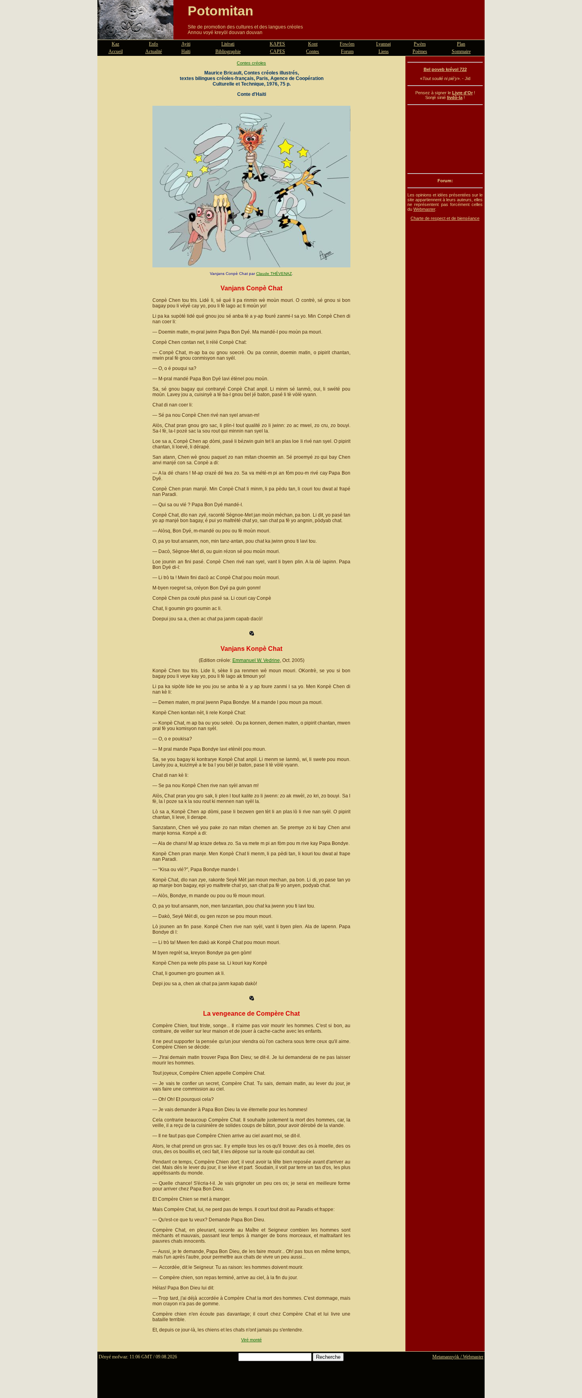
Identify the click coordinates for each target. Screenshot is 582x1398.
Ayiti (185, 44)
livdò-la (454, 97)
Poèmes (420, 51)
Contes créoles (251, 63)
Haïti (185, 51)
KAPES (277, 44)
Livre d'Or (462, 92)
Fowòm (347, 44)
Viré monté (251, 1339)
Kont (313, 44)
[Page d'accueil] (135, 34)
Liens (383, 51)
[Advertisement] (445, 139)
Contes (312, 51)
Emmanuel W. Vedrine (256, 660)
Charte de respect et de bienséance (445, 218)
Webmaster (424, 209)
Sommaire (461, 51)
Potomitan (220, 10)
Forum (347, 51)
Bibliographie (228, 51)
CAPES (277, 51)
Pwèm (420, 44)
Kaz (115, 44)
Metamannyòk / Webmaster (457, 1357)
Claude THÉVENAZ (274, 273)
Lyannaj (383, 44)
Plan (461, 44)
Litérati (227, 44)
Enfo (153, 44)
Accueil (115, 51)
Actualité (153, 51)
